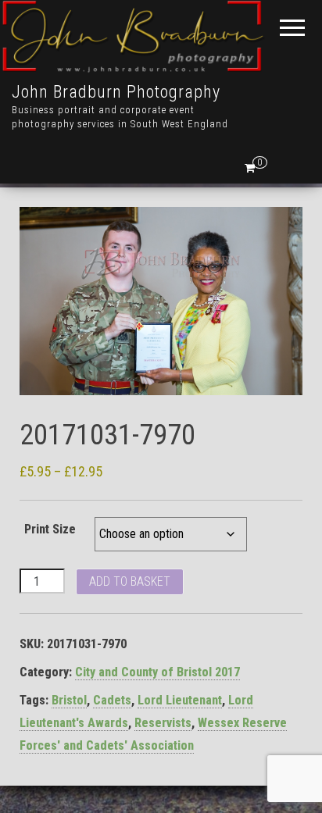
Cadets (112, 700)
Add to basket (129, 581)
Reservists (162, 722)
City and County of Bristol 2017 (157, 672)
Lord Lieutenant (180, 700)
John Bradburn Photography (116, 92)
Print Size (50, 529)
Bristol (69, 700)
